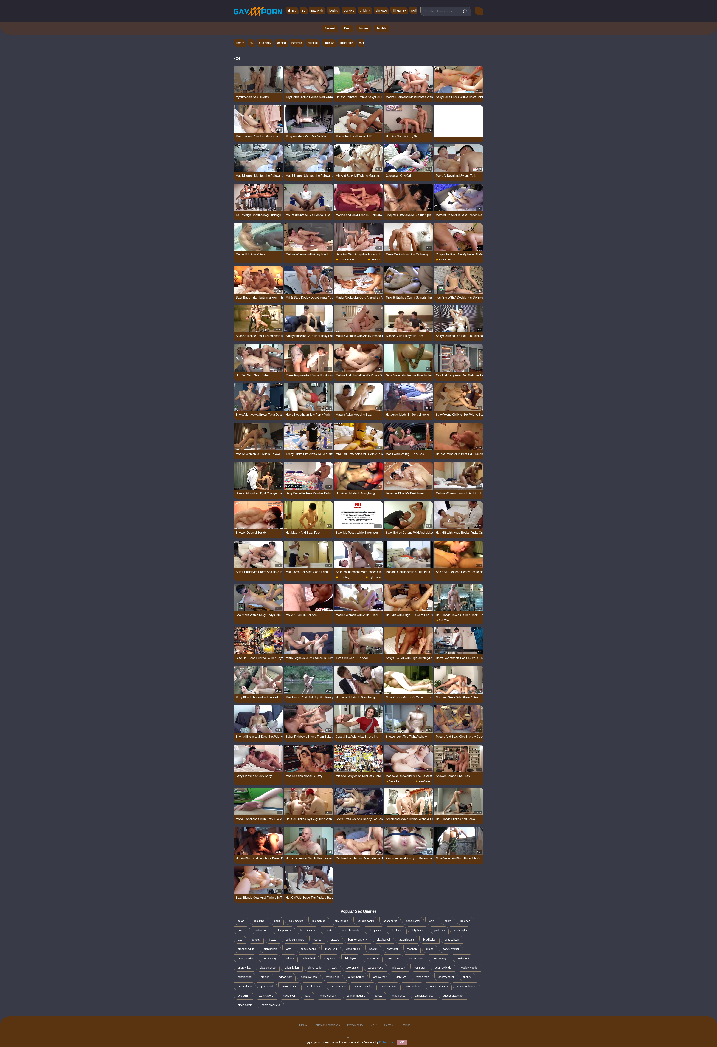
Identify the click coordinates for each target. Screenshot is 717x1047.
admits (290, 958)
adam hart (309, 958)
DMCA (303, 1024)
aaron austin (338, 986)
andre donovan (328, 995)
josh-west (444, 620)
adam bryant (406, 939)
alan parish (270, 948)
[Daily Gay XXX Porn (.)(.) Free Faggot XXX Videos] (258, 11)
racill (414, 10)
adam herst (390, 920)
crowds (265, 976)
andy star (392, 948)
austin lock (463, 958)
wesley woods (469, 967)
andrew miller (446, 976)
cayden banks (365, 920)
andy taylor (460, 930)
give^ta (242, 930)
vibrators (401, 976)
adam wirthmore (466, 986)
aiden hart (261, 930)
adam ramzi (413, 920)
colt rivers (394, 958)
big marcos (318, 920)
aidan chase (389, 986)
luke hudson (413, 986)
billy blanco (418, 930)
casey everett (451, 948)
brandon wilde (246, 948)
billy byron (351, 958)
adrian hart (285, 976)
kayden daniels (439, 986)
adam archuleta (271, 1004)
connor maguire (356, 995)
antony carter (245, 958)
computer (419, 967)
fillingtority (399, 10)
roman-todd (445, 259)
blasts (272, 939)
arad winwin (452, 939)
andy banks (398, 995)
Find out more (386, 1042)
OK (402, 1042)
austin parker (356, 976)
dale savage (440, 958)
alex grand (352, 967)
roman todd (422, 976)
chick (432, 920)
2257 (374, 1024)
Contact (388, 1024)
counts (317, 939)
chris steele (353, 948)
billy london (341, 920)
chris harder (315, 967)
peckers (349, 10)
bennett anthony (357, 939)
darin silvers (266, 995)
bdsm (448, 920)
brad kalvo (429, 939)
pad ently (317, 10)
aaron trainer (290, 986)
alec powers (284, 930)
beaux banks (308, 948)
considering (245, 976)
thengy (467, 976)
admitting (259, 920)
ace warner (380, 976)
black (277, 920)
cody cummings (295, 939)
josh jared (267, 986)
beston (373, 948)
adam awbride (443, 967)
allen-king (376, 259)
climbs (430, 948)
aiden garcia (245, 1004)
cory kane (330, 958)
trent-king (344, 577)
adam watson (309, 976)
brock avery (270, 958)
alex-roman (424, 781)
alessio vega (375, 967)
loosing (333, 10)
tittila (307, 995)
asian (241, 920)
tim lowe (381, 10)
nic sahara (398, 967)
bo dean (465, 920)
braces (335, 939)
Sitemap (405, 1024)
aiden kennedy (350, 930)
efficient (365, 10)
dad (240, 939)
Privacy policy (355, 1024)
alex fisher (397, 930)
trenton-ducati (346, 259)
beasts (256, 939)
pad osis (439, 930)
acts (288, 948)
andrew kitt (244, 967)
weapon (412, 948)
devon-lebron (396, 781)
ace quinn (243, 995)
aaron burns (416, 958)
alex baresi (383, 939)
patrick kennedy (424, 995)
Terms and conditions (327, 1024)
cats (334, 967)
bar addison (245, 986)
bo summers (307, 930)
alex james (375, 930)
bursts (378, 995)
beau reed (373, 958)
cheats (329, 930)
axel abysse (314, 986)
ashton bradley (364, 986)
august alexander (453, 995)
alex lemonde (268, 967)
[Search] (464, 11)
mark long (331, 948)
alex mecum (296, 920)
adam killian (292, 967)
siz (304, 10)
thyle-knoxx (375, 577)
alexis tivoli (289, 995)
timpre (292, 10)
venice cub (332, 976)
